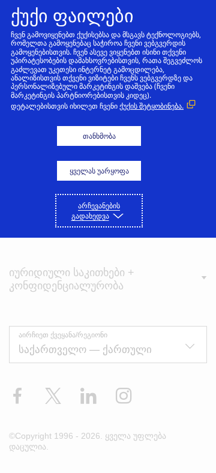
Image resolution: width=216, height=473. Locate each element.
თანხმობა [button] (99, 136)
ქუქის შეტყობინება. (151, 106)
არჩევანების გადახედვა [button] (96, 210)
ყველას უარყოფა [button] (99, 171)
